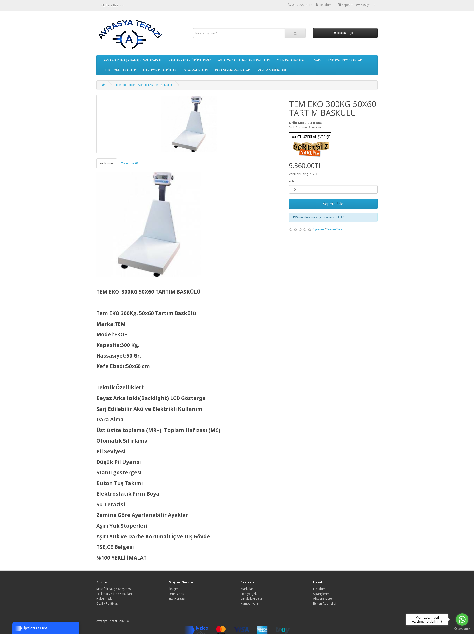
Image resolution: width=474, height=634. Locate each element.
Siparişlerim (321, 594)
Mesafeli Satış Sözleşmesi (113, 589)
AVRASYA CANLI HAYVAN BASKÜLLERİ (244, 60)
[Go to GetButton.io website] (462, 629)
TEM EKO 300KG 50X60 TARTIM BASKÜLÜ (144, 85)
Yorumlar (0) (129, 163)
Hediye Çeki (249, 594)
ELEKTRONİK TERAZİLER (120, 70)
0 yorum (318, 229)
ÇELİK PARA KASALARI (291, 60)
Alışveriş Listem (324, 599)
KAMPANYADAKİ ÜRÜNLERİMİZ (190, 60)
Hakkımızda (104, 599)
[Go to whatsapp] (462, 619)
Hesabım (319, 589)
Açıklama (106, 163)
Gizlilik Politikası (107, 603)
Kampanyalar (250, 603)
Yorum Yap (334, 229)
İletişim (173, 589)
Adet (292, 181)
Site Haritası (177, 599)
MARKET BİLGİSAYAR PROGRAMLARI (338, 60)
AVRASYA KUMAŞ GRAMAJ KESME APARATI (132, 60)
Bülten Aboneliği (324, 603)
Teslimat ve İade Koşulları (114, 594)
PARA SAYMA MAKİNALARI (233, 70)
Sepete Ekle (333, 203)
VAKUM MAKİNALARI (272, 70)
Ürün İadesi (177, 594)
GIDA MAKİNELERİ (196, 70)
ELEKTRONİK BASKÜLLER (159, 70)
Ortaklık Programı (253, 599)
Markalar (247, 589)
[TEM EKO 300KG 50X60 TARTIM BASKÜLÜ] (188, 124)
